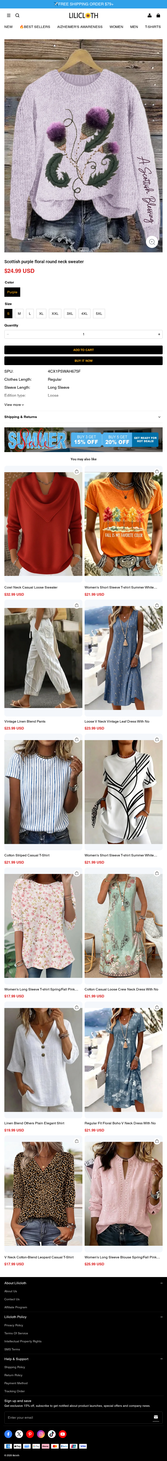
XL (41, 314)
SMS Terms (12, 1349)
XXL (55, 314)
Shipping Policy (14, 1367)
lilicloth (16, 1455)
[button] (8, 15)
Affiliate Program (15, 1307)
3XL (70, 314)
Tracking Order (14, 1391)
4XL (84, 314)
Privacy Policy (13, 1325)
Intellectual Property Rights (23, 1341)
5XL (99, 314)
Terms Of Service (16, 1333)
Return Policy (13, 1375)
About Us (10, 1291)
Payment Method (16, 1383)
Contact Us (12, 1299)
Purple (12, 292)
